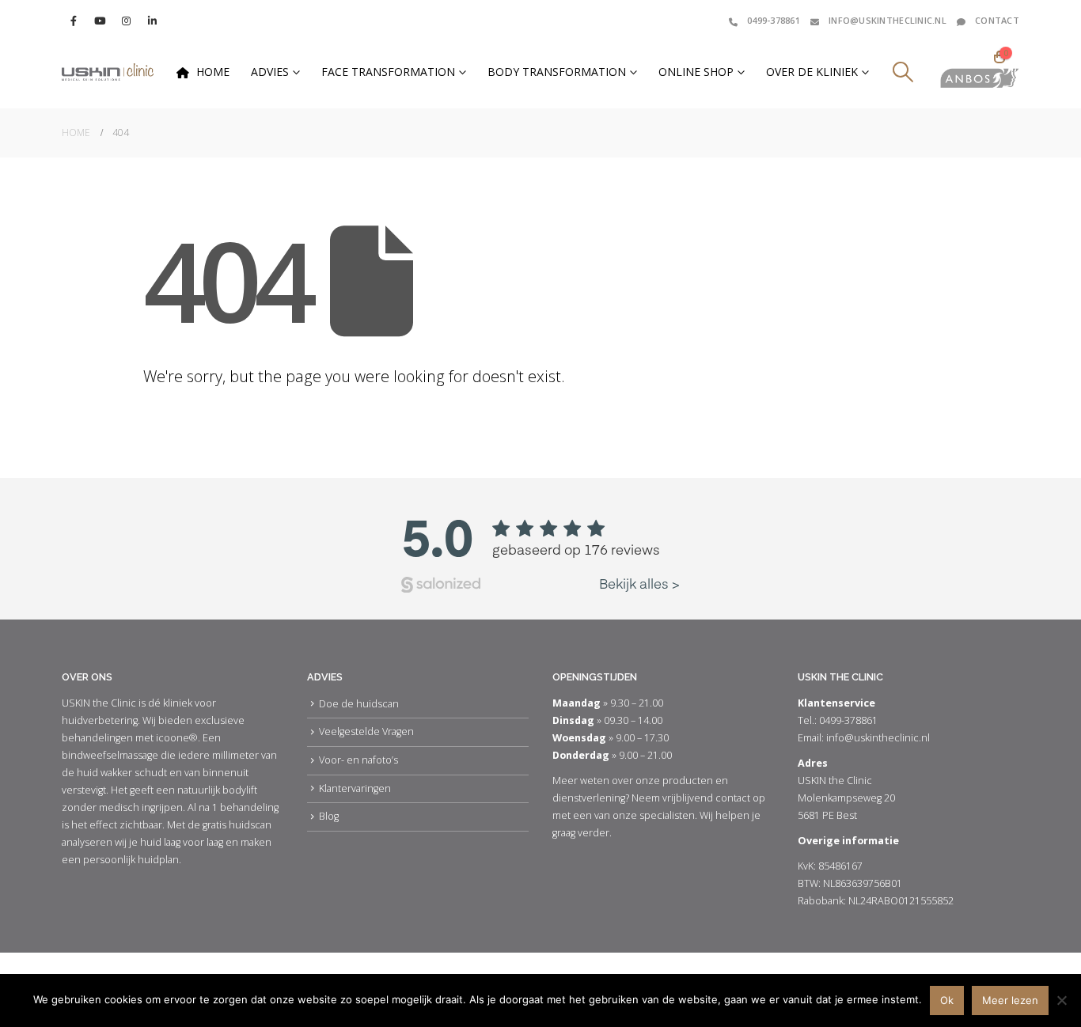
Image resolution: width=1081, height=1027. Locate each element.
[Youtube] (100, 20)
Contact (997, 20)
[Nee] (1061, 1000)
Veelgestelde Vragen (366, 731)
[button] (902, 72)
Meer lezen (1010, 1000)
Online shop (696, 71)
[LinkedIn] (152, 20)
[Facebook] (74, 20)
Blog (329, 816)
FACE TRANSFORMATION (388, 71)
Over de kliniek (812, 71)
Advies (270, 71)
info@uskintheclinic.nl (887, 20)
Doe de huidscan (359, 704)
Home (212, 71)
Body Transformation (556, 71)
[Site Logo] (108, 72)
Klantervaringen (355, 788)
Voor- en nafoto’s (358, 760)
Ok (947, 1000)
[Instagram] (126, 20)
